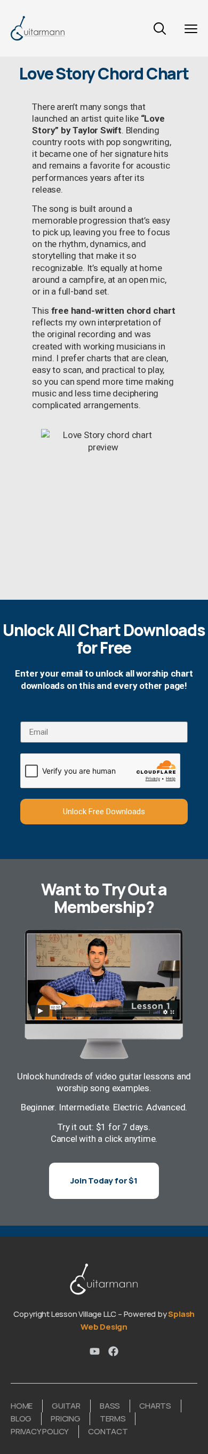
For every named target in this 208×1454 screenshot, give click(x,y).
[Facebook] (113, 1351)
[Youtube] (95, 1351)
